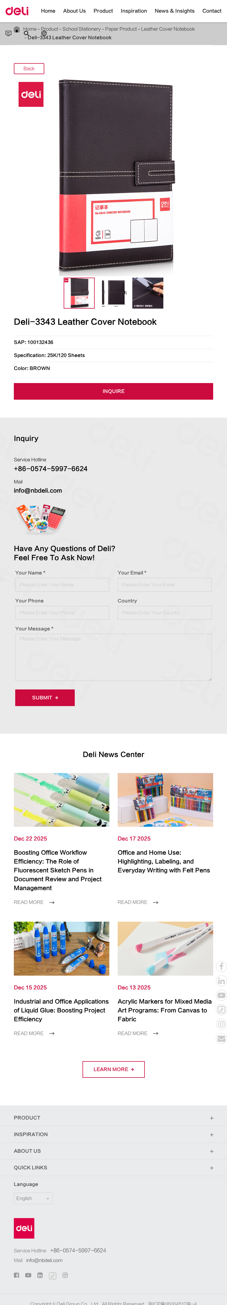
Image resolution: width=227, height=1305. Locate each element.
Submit (42, 697)
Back (29, 68)
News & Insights (175, 11)
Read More (29, 902)
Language (26, 1184)
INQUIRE (114, 391)
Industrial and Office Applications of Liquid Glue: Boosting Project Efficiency (61, 1010)
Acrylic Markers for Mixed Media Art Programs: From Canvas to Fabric (165, 1010)
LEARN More (111, 1069)
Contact (211, 11)
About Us (74, 11)
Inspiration (134, 11)
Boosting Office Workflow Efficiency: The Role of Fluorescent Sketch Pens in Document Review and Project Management (58, 870)
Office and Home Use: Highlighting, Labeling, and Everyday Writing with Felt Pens (164, 861)
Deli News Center (114, 754)
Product (103, 11)
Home (48, 11)
